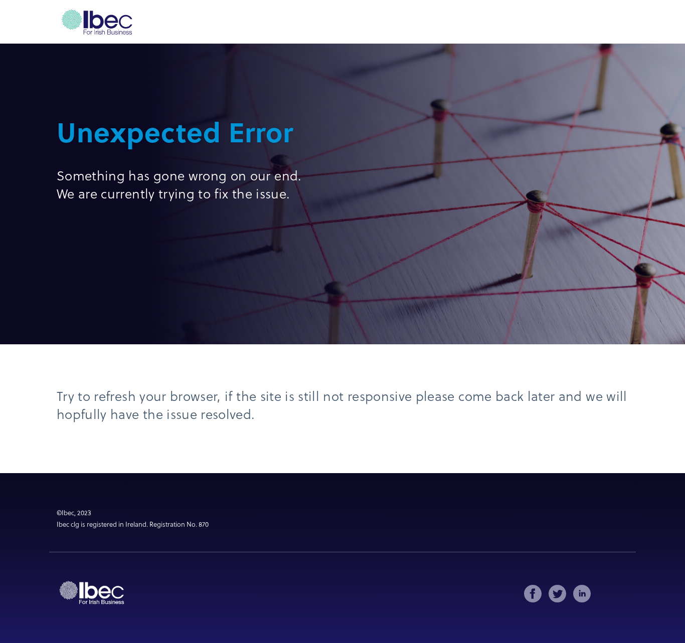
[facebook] (533, 593)
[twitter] (557, 593)
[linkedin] (582, 593)
